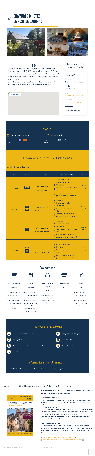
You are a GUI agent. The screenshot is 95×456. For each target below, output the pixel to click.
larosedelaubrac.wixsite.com (73, 102)
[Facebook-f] (88, 447)
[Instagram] (91, 447)
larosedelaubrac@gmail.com (74, 95)
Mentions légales (47, 447)
